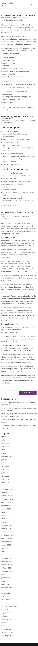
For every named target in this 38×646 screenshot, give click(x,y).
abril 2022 (5, 552)
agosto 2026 (6, 437)
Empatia (32, 120)
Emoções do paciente (20, 120)
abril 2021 (5, 584)
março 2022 (5, 555)
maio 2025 (5, 469)
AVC (2, 596)
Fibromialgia (6, 619)
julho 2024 (5, 473)
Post (3, 626)
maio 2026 (5, 446)
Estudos (4, 616)
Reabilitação (6, 20)
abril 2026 (5, 450)
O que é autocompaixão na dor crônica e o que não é (18, 117)
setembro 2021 (7, 571)
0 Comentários (17, 20)
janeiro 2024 (6, 492)
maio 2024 (5, 479)
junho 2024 (5, 476)
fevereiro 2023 (7, 525)
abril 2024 (5, 483)
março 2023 (5, 522)
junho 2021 (5, 578)
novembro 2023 (7, 499)
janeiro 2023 (6, 529)
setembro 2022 (7, 542)
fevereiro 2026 (7, 456)
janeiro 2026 (6, 460)
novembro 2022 (7, 535)
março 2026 (5, 453)
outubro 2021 (6, 568)
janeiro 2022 (6, 561)
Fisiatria (25, 18)
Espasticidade (6, 613)
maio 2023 (5, 519)
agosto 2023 (6, 509)
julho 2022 (5, 548)
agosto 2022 (6, 545)
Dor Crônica (16, 18)
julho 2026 (5, 440)
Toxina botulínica (7, 632)
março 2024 (5, 486)
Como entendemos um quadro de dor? (18, 15)
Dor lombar (5, 603)
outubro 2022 (6, 538)
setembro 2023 (7, 506)
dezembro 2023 (7, 496)
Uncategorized (7, 636)
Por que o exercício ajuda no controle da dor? (18, 213)
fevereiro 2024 (7, 489)
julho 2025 (5, 463)
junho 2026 (5, 443)
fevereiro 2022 (7, 558)
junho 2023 (5, 515)
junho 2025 (5, 466)
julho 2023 (5, 512)
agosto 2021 (6, 575)
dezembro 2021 (7, 565)
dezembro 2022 (7, 532)
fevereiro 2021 (6, 588)
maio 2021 (5, 581)
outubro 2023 (6, 502)
